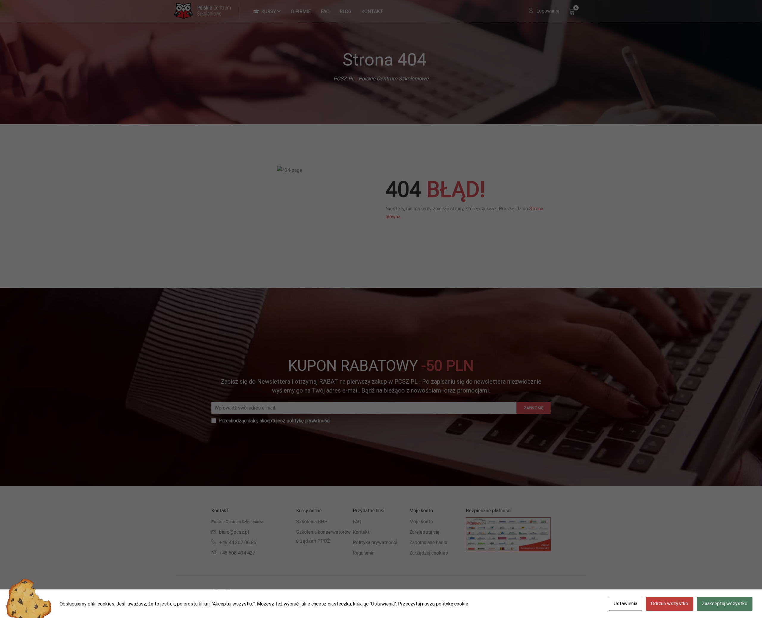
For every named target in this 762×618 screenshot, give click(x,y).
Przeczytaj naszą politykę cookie (433, 604)
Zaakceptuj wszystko (724, 603)
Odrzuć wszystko (669, 603)
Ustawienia (625, 603)
